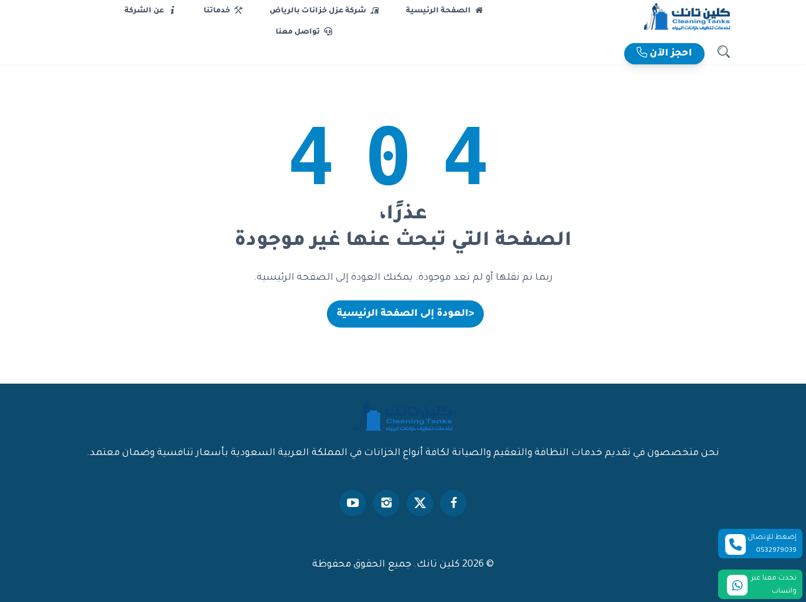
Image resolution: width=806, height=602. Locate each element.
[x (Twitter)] (420, 503)
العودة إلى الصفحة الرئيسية (405, 314)
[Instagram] (386, 503)
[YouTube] (352, 503)
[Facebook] (453, 503)
